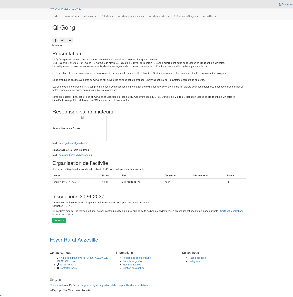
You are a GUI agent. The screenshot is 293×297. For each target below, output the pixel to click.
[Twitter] (62, 40)
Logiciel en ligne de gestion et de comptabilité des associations (114, 285)
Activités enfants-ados (130, 16)
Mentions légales (132, 264)
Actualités (208, 16)
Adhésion (89, 16)
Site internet (56, 285)
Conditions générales (134, 261)
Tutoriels (106, 16)
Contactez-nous (68, 268)
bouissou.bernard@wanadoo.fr (75, 155)
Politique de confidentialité (137, 257)
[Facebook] (55, 40)
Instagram (194, 261)
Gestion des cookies (133, 268)
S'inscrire (59, 220)
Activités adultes (158, 16)
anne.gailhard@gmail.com (73, 143)
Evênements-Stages (185, 16)
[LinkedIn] (69, 40)
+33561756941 (68, 264)
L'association (70, 16)
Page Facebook (197, 257)
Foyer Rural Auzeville (74, 239)
